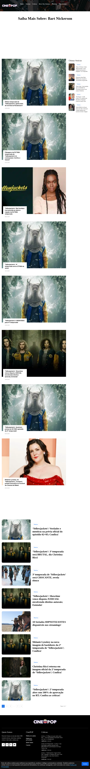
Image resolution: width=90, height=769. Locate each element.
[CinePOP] (9, 5)
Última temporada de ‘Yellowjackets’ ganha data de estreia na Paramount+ (14, 103)
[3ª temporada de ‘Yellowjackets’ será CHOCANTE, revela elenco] (16, 575)
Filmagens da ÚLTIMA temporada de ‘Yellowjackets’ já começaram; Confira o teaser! (12, 156)
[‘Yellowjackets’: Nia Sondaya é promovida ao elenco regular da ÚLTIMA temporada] (34, 190)
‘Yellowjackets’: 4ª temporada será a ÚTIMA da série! (14, 266)
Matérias (36, 617)
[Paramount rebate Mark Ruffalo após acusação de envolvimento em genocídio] (72, 77)
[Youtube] (14, 744)
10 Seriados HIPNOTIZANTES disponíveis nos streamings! (49, 623)
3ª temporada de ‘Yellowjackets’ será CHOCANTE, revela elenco (49, 577)
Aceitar (85, 764)
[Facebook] (3, 744)
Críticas (43, 741)
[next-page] (21, 706)
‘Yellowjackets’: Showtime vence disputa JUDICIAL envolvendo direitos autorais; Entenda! (14, 374)
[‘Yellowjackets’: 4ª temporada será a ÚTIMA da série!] (34, 244)
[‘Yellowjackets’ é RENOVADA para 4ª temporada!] (34, 299)
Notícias (36, 524)
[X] (10, 744)
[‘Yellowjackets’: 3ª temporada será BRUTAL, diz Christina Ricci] (16, 552)
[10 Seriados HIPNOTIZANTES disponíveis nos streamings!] (16, 621)
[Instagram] (7, 744)
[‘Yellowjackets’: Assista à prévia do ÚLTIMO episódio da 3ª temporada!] (34, 407)
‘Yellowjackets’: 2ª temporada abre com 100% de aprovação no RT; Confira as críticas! (48, 692)
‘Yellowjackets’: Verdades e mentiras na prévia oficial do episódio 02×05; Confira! (47, 531)
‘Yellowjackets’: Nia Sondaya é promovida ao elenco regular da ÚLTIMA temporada (14, 211)
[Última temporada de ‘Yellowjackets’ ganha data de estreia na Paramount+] (34, 82)
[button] (45, 9)
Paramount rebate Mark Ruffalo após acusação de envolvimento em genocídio (81, 79)
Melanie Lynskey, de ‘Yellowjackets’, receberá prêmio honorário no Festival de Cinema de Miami (15, 482)
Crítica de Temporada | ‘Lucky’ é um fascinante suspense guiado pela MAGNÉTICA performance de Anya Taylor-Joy (51, 746)
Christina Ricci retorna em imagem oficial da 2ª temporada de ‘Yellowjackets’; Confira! (49, 669)
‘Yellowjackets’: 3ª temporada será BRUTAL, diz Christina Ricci (48, 554)
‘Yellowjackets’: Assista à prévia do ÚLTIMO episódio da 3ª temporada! (14, 429)
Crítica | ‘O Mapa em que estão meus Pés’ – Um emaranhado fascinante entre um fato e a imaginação (52, 737)
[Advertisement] (45, 35)
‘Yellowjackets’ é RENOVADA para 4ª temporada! (14, 321)
